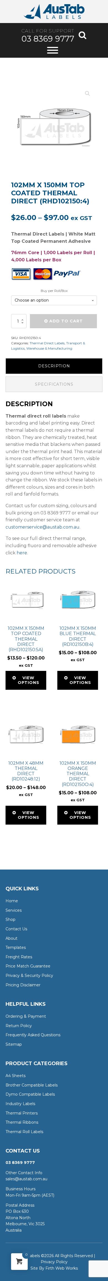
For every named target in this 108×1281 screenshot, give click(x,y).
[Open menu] (52, 50)
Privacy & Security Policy (29, 975)
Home (12, 900)
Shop (11, 919)
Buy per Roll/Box (54, 291)
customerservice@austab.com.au (42, 527)
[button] (87, 93)
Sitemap (14, 1044)
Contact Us (16, 928)
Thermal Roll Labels (24, 1131)
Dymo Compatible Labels (30, 1094)
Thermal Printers (22, 1113)
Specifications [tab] (54, 384)
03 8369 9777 (47, 39)
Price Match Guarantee (28, 966)
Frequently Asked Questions (33, 1034)
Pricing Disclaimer (23, 984)
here (22, 552)
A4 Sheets (15, 1075)
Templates (16, 947)
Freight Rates (19, 956)
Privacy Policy (54, 1261)
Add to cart (66, 321)
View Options (28, 680)
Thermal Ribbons (22, 1122)
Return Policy (19, 1025)
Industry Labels (20, 1103)
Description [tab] (54, 365)
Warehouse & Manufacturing (49, 348)
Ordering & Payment (26, 1016)
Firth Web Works (61, 1268)
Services (14, 910)
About (11, 938)
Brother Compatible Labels (32, 1085)
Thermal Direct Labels (47, 343)
